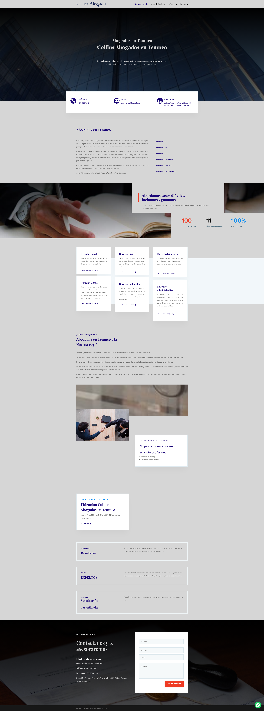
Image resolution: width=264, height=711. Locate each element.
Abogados (173, 4)
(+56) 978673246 (83, 103)
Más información (89, 270)
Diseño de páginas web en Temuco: (88, 708)
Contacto (184, 4)
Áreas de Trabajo (157, 4)
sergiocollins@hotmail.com (130, 103)
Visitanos (85, 524)
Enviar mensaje (174, 684)
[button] (258, 705)
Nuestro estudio (141, 4)
